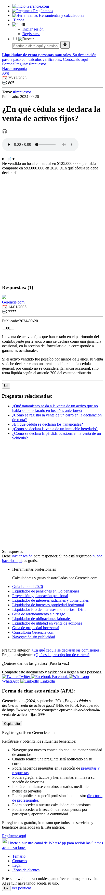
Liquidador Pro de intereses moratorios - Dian (49, 609)
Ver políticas (21, 888)
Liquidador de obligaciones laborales (41, 618)
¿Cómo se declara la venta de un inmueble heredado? (55, 429)
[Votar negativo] (12, 329)
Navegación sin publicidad (33, 637)
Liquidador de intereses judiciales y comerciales (50, 600)
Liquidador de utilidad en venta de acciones (47, 623)
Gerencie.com (13, 302)
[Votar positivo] (4, 329)
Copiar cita (12, 724)
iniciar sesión (22, 556)
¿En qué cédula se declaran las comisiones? (66, 650)
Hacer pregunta (14, 68)
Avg (5, 73)
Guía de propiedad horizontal (35, 628)
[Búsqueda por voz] (65, 45)
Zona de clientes (26, 870)
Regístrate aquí (14, 836)
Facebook (60, 676)
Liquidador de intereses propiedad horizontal (48, 605)
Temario (18, 856)
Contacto (19, 861)
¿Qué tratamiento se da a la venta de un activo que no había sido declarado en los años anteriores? (55, 408)
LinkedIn (47, 681)
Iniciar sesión (33, 29)
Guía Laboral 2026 (27, 586)
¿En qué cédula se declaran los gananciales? (47, 424)
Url (6, 386)
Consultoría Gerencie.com (33, 632)
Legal (16, 865)
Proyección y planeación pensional (40, 596)
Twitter (24, 676)
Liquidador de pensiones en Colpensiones (45, 591)
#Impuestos (22, 92)
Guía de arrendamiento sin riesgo (38, 614)
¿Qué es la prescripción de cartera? (61, 655)
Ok (6, 888)
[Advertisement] (52, 227)
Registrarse (31, 34)
